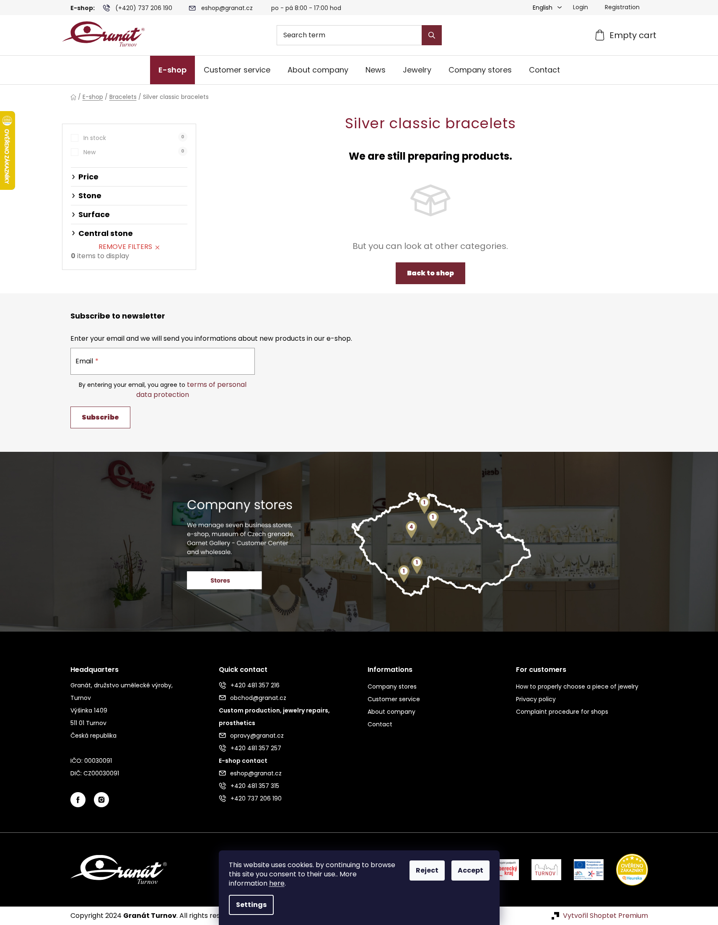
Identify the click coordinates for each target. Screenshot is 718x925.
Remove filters (125, 246)
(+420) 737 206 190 (143, 8)
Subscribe (100, 417)
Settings (251, 904)
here (277, 883)
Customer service (394, 699)
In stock (133, 138)
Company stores (392, 686)
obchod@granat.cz (258, 698)
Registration (622, 7)
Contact (380, 724)
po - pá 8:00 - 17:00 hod (306, 8)
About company (391, 711)
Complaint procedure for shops (562, 711)
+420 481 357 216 (255, 685)
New (133, 152)
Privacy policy (536, 699)
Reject (427, 870)
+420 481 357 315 (255, 786)
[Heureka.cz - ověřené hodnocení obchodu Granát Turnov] (626, 869)
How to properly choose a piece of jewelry (577, 686)
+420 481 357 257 (256, 748)
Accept (470, 870)
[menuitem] (172, 70)
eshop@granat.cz (227, 8)
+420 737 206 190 (256, 798)
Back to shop (430, 273)
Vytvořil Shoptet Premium (605, 915)
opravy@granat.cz (257, 735)
